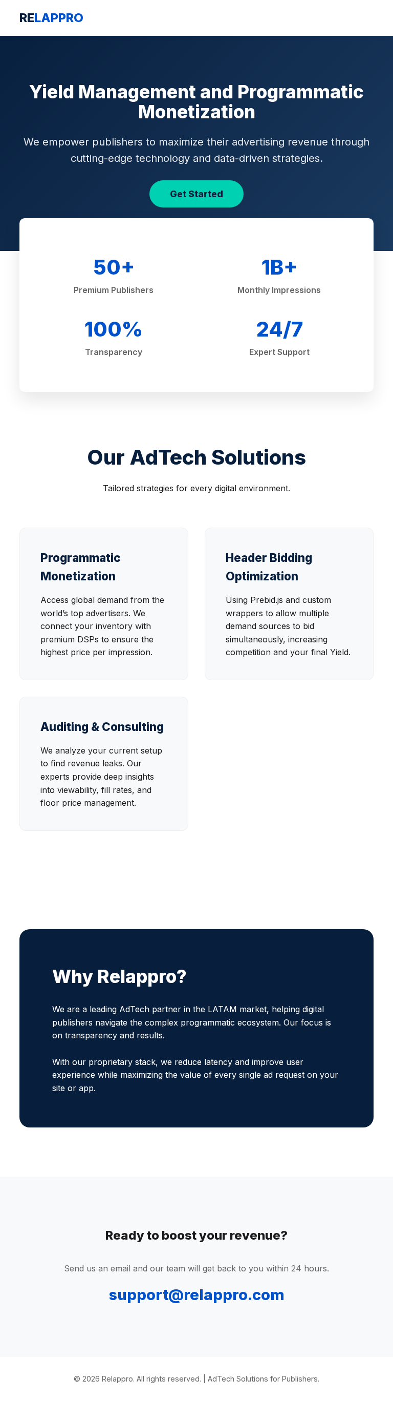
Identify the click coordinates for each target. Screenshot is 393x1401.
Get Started (196, 194)
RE (51, 17)
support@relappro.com (197, 1295)
